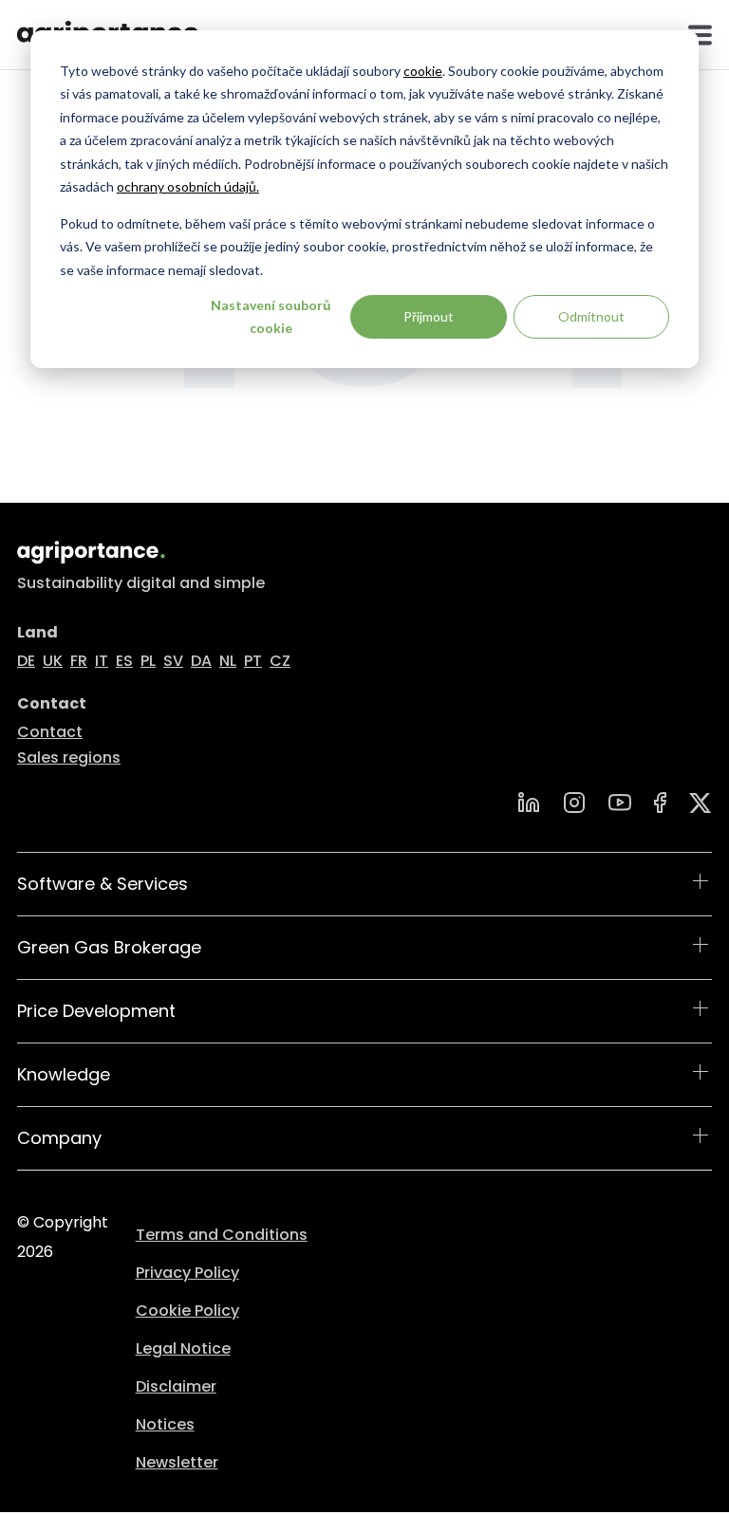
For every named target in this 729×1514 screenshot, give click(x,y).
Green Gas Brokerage (109, 947)
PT (253, 661)
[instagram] (574, 802)
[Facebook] (660, 802)
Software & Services (102, 883)
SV (173, 661)
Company (59, 1138)
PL (148, 661)
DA (201, 661)
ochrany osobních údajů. (188, 186)
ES (124, 661)
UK (53, 661)
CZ (280, 661)
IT (101, 661)
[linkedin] (528, 802)
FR (78, 661)
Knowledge (63, 1074)
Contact (50, 732)
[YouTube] (619, 802)
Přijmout (428, 316)
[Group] (700, 803)
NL (227, 661)
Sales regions (69, 757)
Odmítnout (591, 316)
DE (26, 661)
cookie (422, 71)
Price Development (96, 1011)
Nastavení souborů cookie (271, 317)
